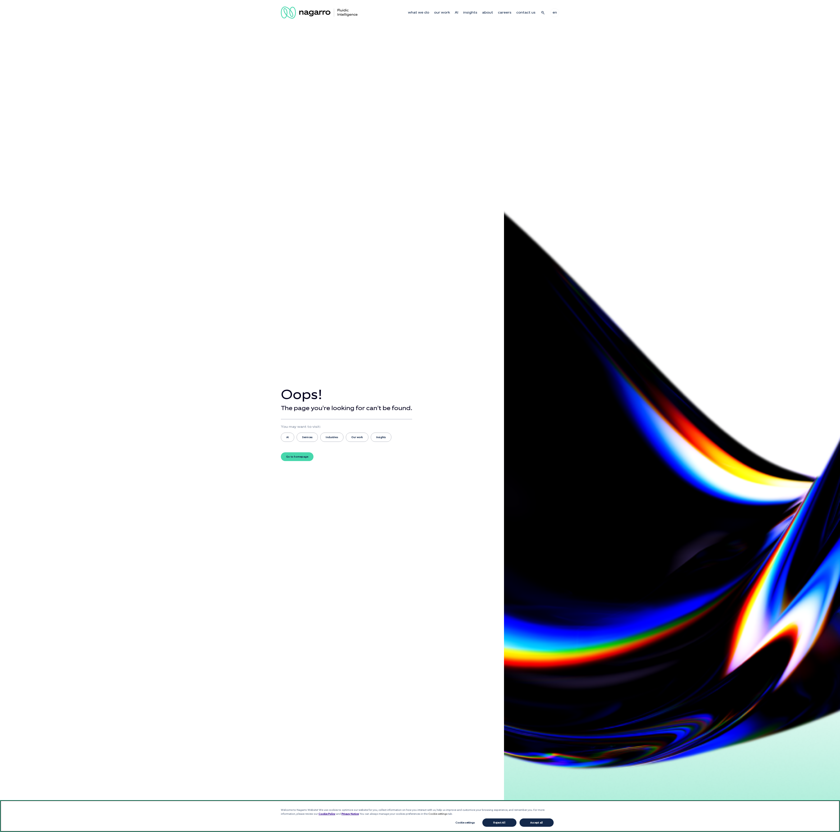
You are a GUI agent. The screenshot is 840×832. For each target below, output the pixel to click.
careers (504, 12)
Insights (381, 437)
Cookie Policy (326, 814)
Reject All (499, 822)
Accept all (536, 822)
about (487, 12)
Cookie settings (465, 822)
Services (307, 437)
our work (442, 12)
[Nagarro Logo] (319, 13)
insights (470, 12)
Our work (357, 437)
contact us (526, 12)
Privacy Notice (350, 814)
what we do (418, 12)
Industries (332, 437)
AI (456, 12)
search (543, 12)
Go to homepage (297, 456)
